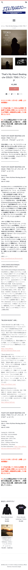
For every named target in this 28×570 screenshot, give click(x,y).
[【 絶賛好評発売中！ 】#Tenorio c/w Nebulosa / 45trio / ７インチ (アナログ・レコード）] (7, 530)
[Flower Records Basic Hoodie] (7, 509)
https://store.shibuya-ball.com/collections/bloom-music (10, 349)
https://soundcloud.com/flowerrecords (11, 258)
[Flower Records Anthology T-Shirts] (21, 509)
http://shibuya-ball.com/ (8, 402)
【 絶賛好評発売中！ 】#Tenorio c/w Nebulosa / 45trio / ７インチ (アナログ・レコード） (7, 542)
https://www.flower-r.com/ (8, 384)
